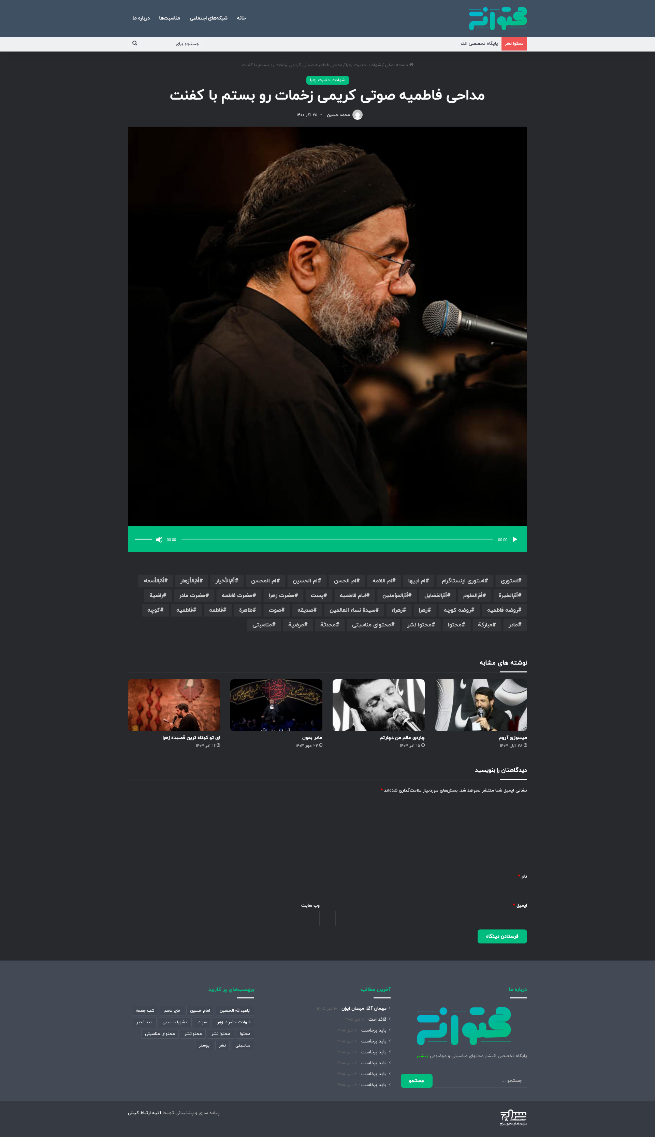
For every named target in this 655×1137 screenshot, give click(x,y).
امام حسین (200, 1010)
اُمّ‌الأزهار (189, 581)
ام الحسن (345, 581)
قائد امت (377, 1019)
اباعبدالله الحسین (235, 1010)
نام (522, 876)
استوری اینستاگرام (463, 581)
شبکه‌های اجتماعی (209, 18)
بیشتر (422, 1056)
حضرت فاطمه (237, 595)
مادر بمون (312, 738)
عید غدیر (144, 1022)
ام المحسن (263, 581)
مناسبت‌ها (169, 18)
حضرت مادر (192, 595)
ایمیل (520, 906)
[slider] (144, 532)
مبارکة (485, 625)
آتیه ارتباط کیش (144, 1113)
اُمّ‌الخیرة (508, 595)
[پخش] (514, 539)
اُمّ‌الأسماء (154, 581)
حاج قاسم (172, 1010)
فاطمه (216, 610)
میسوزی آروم (513, 738)
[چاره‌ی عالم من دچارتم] (379, 705)
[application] (327, 539)
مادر (513, 625)
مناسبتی (262, 625)
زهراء (397, 610)
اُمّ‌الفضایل (435, 595)
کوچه (153, 610)
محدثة (328, 625)
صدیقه (305, 610)
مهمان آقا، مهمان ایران (364, 1008)
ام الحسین (305, 581)
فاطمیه (184, 610)
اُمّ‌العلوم (472, 595)
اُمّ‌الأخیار (225, 581)
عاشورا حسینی (175, 1022)
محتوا (455, 625)
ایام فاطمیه (353, 595)
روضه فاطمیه (502, 610)
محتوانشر (193, 1034)
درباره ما (141, 18)
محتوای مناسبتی (371, 625)
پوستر (204, 1045)
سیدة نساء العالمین (352, 610)
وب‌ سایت (310, 906)
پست (317, 595)
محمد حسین (338, 115)
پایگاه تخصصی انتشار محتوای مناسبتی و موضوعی (449, 44)
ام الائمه (382, 581)
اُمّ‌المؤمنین (395, 595)
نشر (222, 1045)
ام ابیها (416, 581)
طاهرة (245, 610)
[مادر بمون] (276, 705)
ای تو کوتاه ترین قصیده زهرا (191, 738)
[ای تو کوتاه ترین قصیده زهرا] (174, 705)
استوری (509, 581)
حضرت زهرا (281, 595)
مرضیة (296, 625)
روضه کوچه (457, 610)
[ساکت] (159, 539)
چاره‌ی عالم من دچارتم (402, 738)
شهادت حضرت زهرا (363, 65)
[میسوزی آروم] (481, 705)
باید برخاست (374, 1030)
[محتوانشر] (498, 18)
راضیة (156, 595)
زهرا (423, 610)
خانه (241, 18)
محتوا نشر (419, 625)
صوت (275, 610)
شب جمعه (145, 1010)
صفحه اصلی (397, 65)
